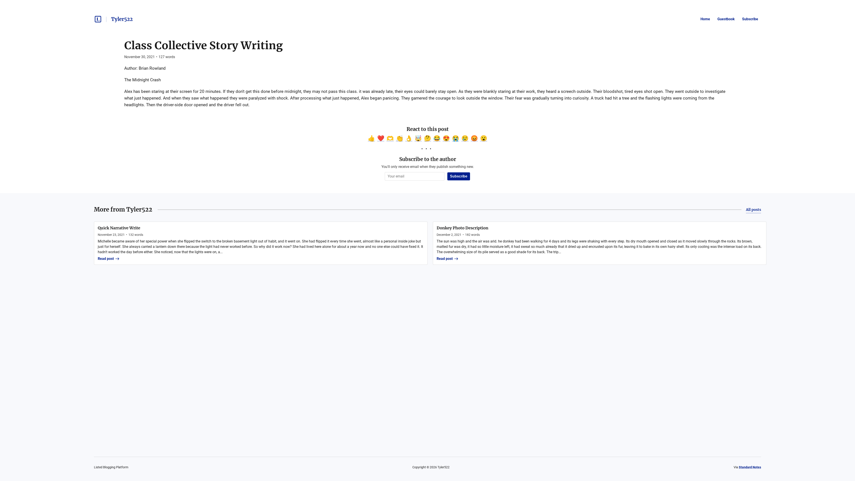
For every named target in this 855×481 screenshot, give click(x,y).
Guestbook (726, 19)
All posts (753, 209)
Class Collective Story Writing (203, 45)
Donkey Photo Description (462, 227)
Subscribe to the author (427, 159)
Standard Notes (750, 467)
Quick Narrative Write (119, 227)
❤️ (380, 138)
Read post (106, 259)
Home (705, 19)
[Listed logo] (98, 19)
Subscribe (750, 19)
